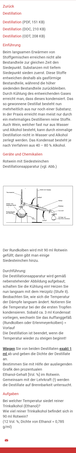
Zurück (8, 6)
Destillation (12, 22)
